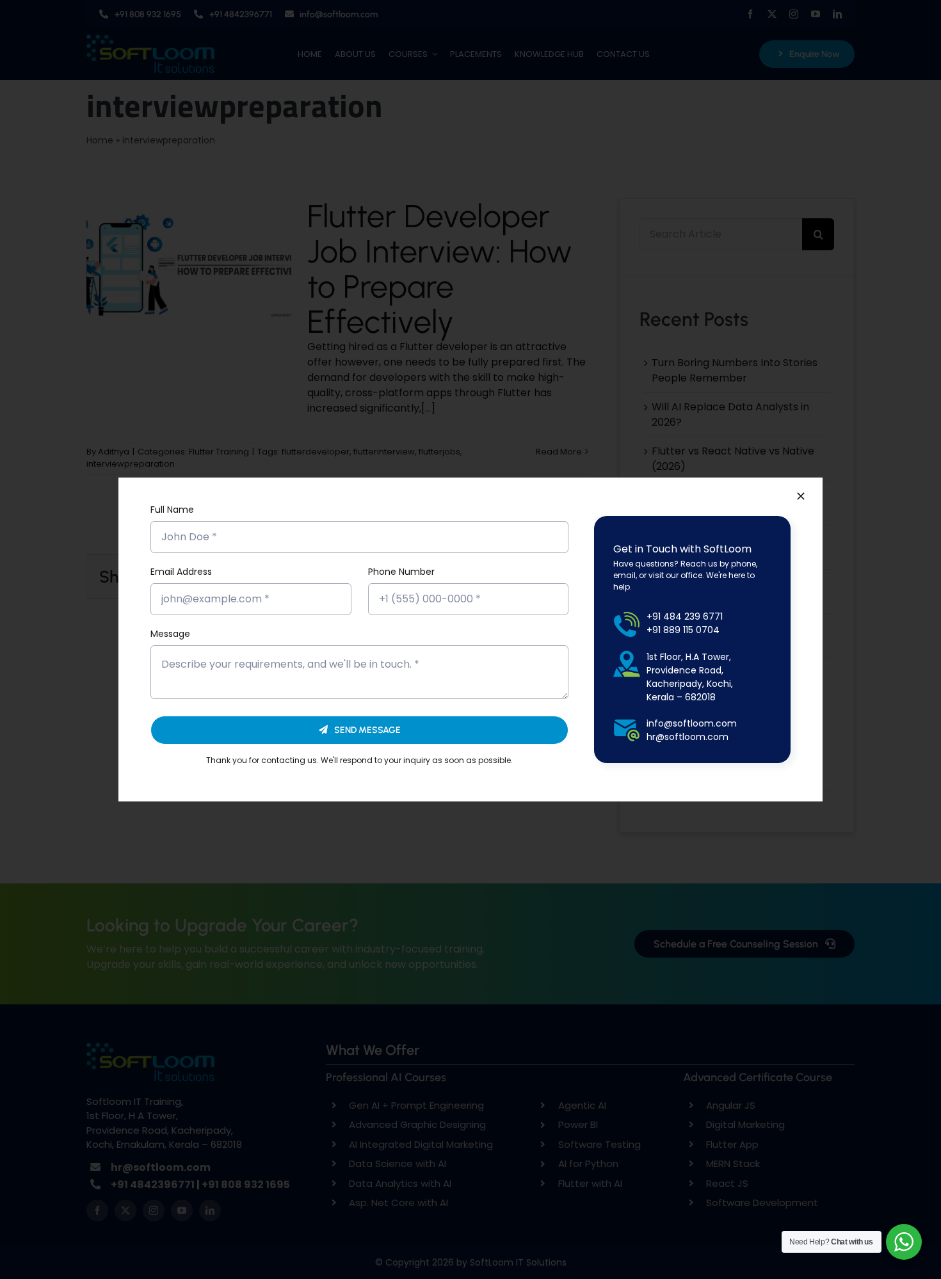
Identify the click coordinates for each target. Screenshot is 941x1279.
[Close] (801, 496)
